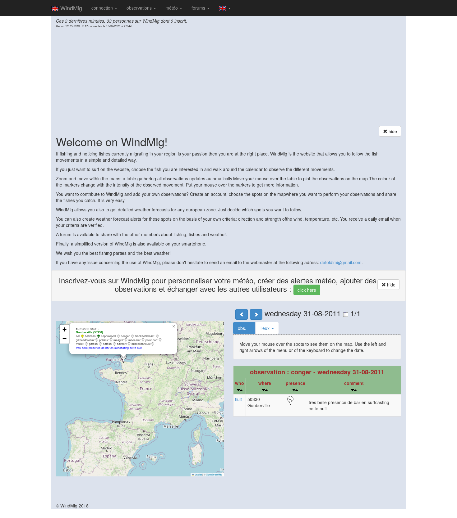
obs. (242, 328)
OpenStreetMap (214, 474)
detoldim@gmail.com (341, 262)
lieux (266, 328)
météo (172, 8)
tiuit (238, 399)
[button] (123, 358)
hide (392, 131)
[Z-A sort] (238, 390)
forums (199, 8)
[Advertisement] (228, 77)
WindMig (70, 8)
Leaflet (198, 474)
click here (307, 290)
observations (140, 8)
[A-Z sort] (241, 390)
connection (102, 8)
